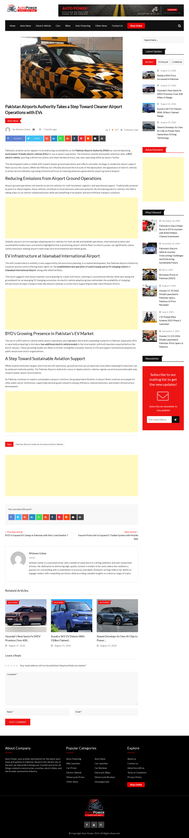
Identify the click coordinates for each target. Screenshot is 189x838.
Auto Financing (82, 25)
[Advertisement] (71, 218)
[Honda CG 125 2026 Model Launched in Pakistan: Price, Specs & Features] (149, 336)
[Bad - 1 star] (5, 665)
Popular (163, 62)
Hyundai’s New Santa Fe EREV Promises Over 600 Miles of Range (170, 94)
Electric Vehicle (43, 25)
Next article (130, 532)
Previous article (15, 532)
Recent (149, 62)
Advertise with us (135, 768)
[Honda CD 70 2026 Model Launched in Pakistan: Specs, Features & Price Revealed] (149, 290)
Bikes (68, 25)
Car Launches (101, 763)
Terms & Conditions (136, 772)
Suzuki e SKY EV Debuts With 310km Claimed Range (169, 112)
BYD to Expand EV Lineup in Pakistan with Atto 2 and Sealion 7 (36, 535)
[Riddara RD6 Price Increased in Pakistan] (148, 74)
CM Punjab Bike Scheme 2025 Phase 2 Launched (170, 320)
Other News (101, 25)
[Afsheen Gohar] (34, 129)
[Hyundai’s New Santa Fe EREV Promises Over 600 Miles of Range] (148, 89)
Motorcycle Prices (75, 777)
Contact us (132, 763)
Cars (58, 25)
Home (12, 25)
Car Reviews (101, 768)
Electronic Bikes (102, 772)
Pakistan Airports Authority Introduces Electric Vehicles (39, 444)
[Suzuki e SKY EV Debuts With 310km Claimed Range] (148, 108)
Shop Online (136, 25)
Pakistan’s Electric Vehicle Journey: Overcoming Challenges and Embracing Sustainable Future (171, 255)
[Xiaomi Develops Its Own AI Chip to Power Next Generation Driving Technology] (148, 126)
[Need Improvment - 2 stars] (8, 665)
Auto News (25, 25)
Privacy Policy (134, 777)
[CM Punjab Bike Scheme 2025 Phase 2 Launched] (149, 316)
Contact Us (117, 25)
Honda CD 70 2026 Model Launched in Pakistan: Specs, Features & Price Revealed (169, 297)
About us (131, 758)
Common (177, 62)
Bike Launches (73, 763)
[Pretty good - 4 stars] (14, 665)
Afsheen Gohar (38, 553)
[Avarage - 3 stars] (11, 665)
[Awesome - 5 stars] (16, 665)
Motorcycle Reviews (105, 777)
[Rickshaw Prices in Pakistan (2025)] (149, 274)
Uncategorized (102, 781)
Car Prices (71, 768)
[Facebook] (11, 517)
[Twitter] (18, 517)
